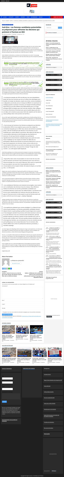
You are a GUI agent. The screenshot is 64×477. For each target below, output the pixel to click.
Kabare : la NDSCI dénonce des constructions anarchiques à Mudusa (24, 360)
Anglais (40, 17)
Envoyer (4, 401)
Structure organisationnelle (49, 397)
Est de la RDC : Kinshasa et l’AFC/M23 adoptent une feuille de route (22, 336)
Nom (3, 300)
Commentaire (5, 286)
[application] (54, 75)
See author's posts (16, 263)
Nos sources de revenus (48, 428)
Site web (3, 308)
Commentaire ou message (7, 392)
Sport (28, 17)
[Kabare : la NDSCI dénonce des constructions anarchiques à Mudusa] (24, 352)
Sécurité (23, 17)
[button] (1, 17)
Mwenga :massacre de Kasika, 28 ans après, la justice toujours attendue (55, 360)
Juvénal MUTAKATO (49, 97)
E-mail (3, 304)
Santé (36, 332)
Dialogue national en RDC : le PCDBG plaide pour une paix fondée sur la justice (54, 267)
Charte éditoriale (47, 386)
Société (17, 17)
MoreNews (36, 475)
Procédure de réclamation (49, 422)
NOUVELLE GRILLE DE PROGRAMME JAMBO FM (53, 315)
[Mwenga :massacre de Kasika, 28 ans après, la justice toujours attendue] (55, 352)
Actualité (11, 17)
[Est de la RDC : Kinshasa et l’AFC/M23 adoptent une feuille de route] (22, 329)
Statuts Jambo (47, 433)
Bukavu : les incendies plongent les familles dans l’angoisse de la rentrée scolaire (8, 337)
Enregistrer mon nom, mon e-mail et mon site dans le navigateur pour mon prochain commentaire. (22, 312)
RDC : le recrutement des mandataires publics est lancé (53, 238)
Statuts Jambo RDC (47, 470)
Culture (7, 24)
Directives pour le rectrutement (50, 409)
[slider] (60, 75)
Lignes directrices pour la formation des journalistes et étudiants (51, 416)
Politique (11, 24)
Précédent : (12, 274)
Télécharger (49, 316)
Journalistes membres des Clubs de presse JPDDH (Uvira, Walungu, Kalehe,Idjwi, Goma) (54, 125)
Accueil (5, 17)
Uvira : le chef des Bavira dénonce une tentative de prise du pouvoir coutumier (53, 250)
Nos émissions (34, 17)
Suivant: (33, 274)
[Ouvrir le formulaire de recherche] (49, 17)
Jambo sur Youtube (58, 17)
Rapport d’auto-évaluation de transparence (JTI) (53, 380)
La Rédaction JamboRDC (7, 34)
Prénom (3, 380)
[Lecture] (47, 74)
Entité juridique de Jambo (49, 391)
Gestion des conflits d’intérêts (49, 403)
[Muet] (57, 74)
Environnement (20, 355)
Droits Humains (51, 355)
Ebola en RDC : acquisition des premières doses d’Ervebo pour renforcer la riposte (36, 337)
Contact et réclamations (7, 368)
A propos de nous (47, 374)
